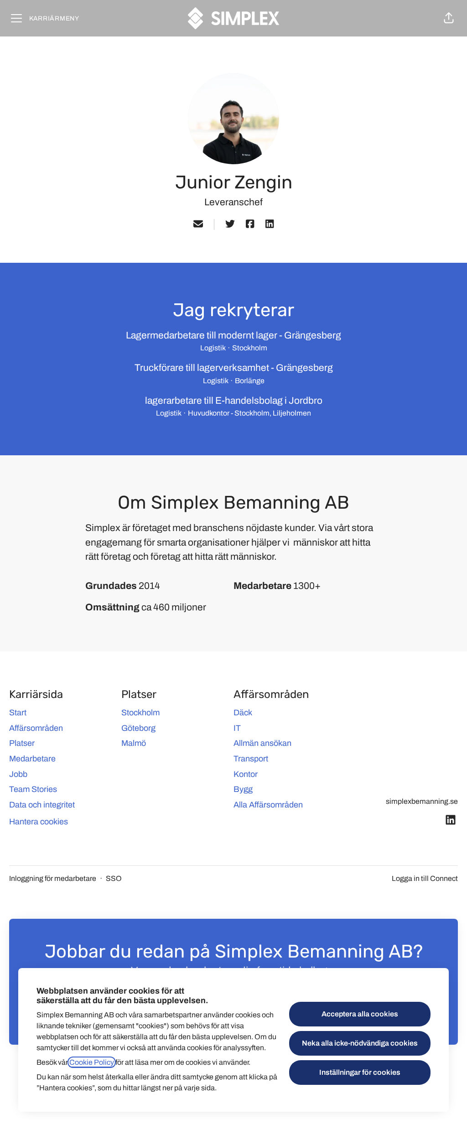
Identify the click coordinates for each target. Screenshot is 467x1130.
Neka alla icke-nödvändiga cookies (360, 1043)
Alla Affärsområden (268, 804)
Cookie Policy (91, 1062)
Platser (22, 743)
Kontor (246, 774)
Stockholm (140, 712)
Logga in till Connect (425, 878)
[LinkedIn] (269, 224)
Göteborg (138, 728)
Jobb (18, 774)
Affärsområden (36, 728)
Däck (243, 712)
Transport (251, 758)
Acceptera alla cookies (360, 1014)
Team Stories (33, 789)
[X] (230, 224)
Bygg (243, 789)
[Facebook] (250, 224)
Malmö (133, 743)
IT (237, 728)
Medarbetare (32, 758)
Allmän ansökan (262, 743)
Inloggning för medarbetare (52, 878)
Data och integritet (42, 804)
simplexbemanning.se (422, 801)
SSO (114, 878)
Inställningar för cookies (359, 1072)
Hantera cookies (38, 821)
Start (17, 712)
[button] (449, 18)
